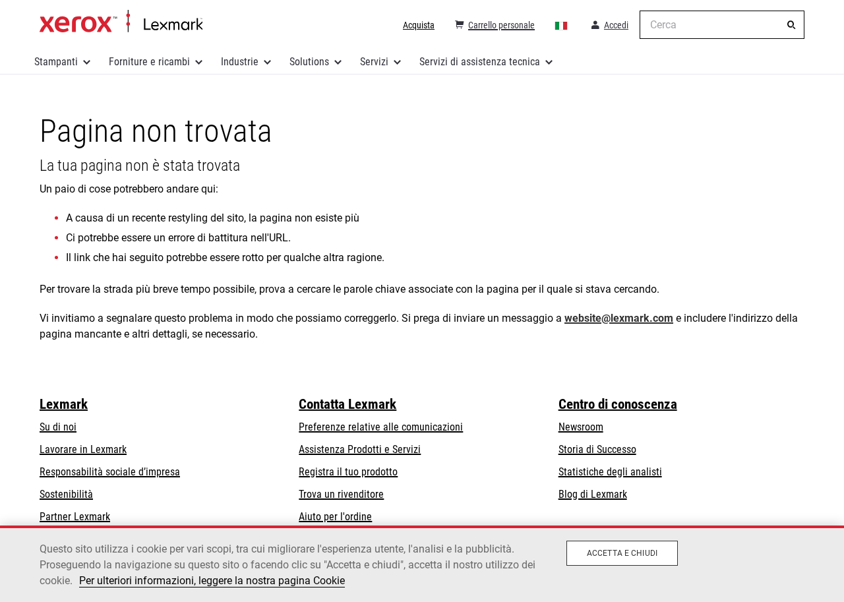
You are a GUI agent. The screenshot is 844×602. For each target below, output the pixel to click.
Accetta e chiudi (622, 553)
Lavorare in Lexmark (83, 449)
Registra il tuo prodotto (348, 472)
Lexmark (64, 404)
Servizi (374, 61)
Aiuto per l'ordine (335, 516)
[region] (422, 564)
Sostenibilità (66, 494)
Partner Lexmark (75, 516)
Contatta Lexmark (347, 404)
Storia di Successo (597, 449)
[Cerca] (791, 25)
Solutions (309, 61)
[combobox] (722, 25)
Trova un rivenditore (341, 494)
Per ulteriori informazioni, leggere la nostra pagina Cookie (212, 580)
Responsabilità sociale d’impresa (110, 472)
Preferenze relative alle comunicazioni (381, 427)
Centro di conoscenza (617, 404)
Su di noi (58, 427)
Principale (121, 22)
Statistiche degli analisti (610, 472)
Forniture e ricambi (149, 61)
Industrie (239, 61)
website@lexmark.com (618, 318)
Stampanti (56, 61)
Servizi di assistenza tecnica (479, 61)
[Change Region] (562, 25)
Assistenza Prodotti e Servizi (360, 449)
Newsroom (580, 427)
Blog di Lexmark (592, 494)
